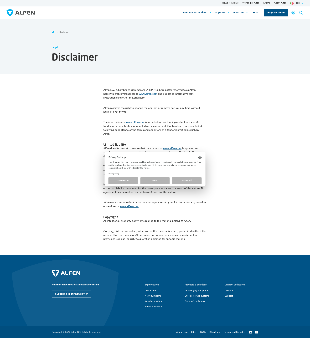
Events (266, 3)
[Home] (53, 32)
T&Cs (203, 332)
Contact (229, 290)
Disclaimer (214, 332)
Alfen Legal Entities (186, 332)
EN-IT (297, 3)
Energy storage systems (197, 296)
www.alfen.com (148, 94)
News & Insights (230, 3)
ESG (255, 12)
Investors (238, 12)
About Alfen (280, 3)
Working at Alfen (250, 3)
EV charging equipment (197, 290)
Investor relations (153, 306)
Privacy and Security (234, 332)
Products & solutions (195, 12)
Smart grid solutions (195, 301)
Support (220, 12)
